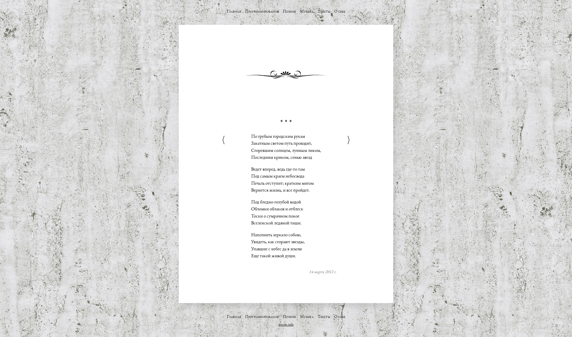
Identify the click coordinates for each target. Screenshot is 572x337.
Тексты (324, 11)
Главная (234, 11)
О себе (339, 11)
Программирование (262, 11)
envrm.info (286, 324)
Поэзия (289, 11)
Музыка (307, 11)
